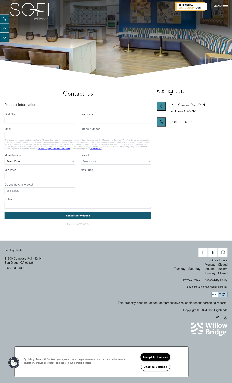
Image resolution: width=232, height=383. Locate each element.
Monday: (210, 264)
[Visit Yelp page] (213, 252)
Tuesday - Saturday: (187, 268)
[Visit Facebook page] (203, 252)
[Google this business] (222, 252)
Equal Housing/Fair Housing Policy (207, 286)
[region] (101, 361)
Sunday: (210, 273)
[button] (192, 6)
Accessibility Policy (216, 280)
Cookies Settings (155, 367)
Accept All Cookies (155, 357)
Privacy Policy (191, 280)
